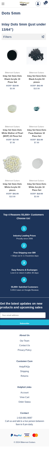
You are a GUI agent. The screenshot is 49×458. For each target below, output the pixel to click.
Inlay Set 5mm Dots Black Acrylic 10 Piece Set (12, 79)
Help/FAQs (24, 367)
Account (24, 392)
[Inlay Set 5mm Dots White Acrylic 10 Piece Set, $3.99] (36, 163)
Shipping (24, 371)
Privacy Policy (24, 350)
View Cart (24, 397)
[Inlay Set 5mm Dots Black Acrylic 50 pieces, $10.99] (36, 55)
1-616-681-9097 (24, 418)
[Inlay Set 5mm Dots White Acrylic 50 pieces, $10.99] (12, 163)
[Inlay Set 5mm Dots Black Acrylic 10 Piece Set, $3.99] (12, 55)
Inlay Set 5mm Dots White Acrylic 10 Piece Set (36, 187)
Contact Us (24, 345)
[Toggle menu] (5, 4)
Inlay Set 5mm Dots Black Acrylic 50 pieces (36, 79)
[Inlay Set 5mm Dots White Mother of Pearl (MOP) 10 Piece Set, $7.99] (12, 109)
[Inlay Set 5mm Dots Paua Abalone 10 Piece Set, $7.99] (36, 109)
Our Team (24, 341)
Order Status (25, 402)
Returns (24, 376)
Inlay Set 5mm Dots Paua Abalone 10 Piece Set (36, 133)
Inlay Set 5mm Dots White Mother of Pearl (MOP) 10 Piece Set (12, 133)
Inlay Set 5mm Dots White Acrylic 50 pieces (12, 187)
